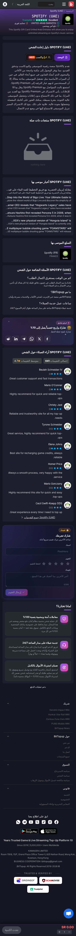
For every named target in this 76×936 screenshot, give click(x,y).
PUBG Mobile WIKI (60, 723)
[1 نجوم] (68, 563)
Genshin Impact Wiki (59, 710)
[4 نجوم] (49, 563)
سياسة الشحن (63, 775)
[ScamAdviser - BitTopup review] (50, 880)
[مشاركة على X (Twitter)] (39, 339)
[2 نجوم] (62, 563)
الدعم (67, 747)
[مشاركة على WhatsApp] (31, 339)
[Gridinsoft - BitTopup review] (26, 880)
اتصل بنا (66, 752)
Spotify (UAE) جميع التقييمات (39, 517)
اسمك (68, 545)
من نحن (66, 742)
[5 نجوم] (43, 563)
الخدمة (67, 795)
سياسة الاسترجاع (62, 771)
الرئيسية (70, 10)
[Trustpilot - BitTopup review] (38, 889)
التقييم (68, 558)
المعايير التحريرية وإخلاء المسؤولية (54, 804)
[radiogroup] (55, 374)
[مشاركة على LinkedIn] (16, 339)
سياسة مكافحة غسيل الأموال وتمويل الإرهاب (50, 780)
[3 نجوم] (56, 563)
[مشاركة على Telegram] (24, 339)
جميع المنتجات (63, 756)
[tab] (62, 57)
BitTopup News (62, 728)
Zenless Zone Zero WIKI (58, 719)
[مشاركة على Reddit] (8, 339)
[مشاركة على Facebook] (47, 339)
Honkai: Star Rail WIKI (59, 714)
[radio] (60, 374)
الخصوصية (65, 799)
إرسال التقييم (14, 592)
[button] (38, 703)
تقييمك (68, 570)
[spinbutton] (64, 932)
